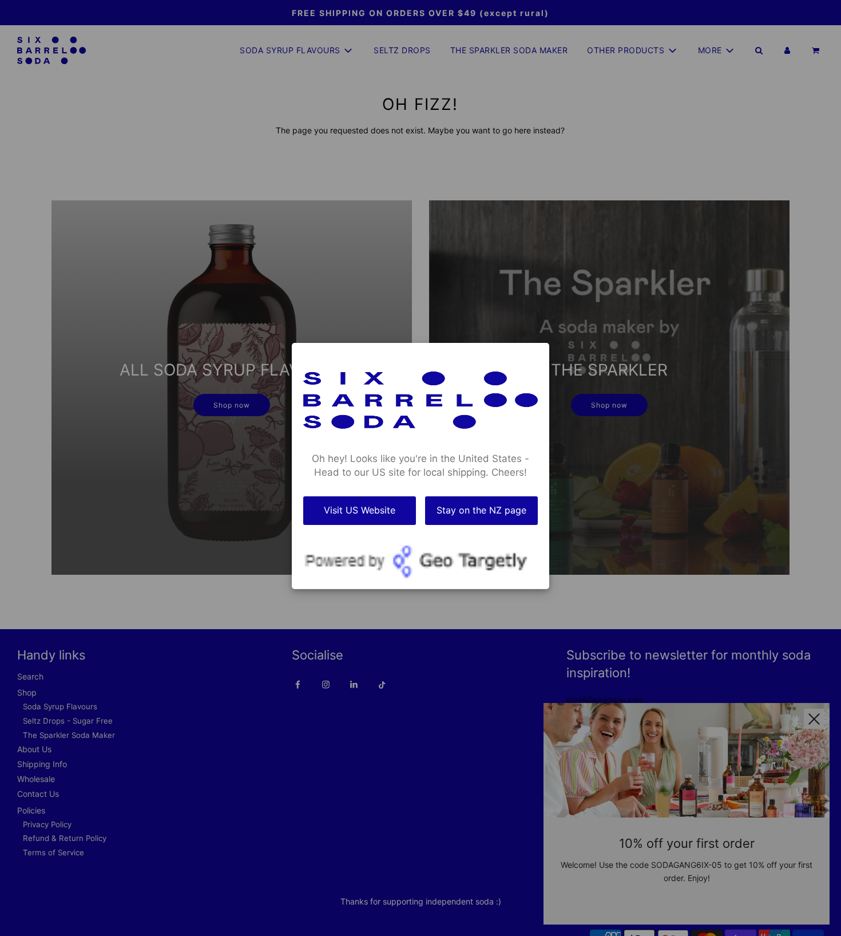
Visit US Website (359, 509)
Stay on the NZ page (481, 509)
